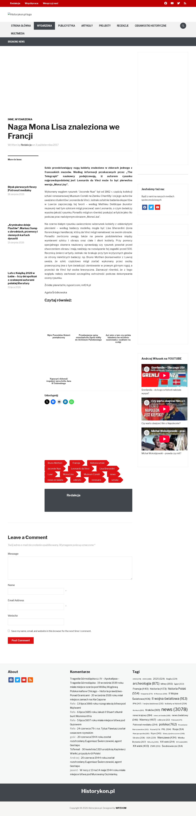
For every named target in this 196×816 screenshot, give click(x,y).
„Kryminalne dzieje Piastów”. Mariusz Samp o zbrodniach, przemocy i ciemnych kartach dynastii (23, 231)
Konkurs (138, 710)
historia (158, 688)
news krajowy (142, 715)
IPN (137, 703)
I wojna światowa (153, 704)
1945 (147, 679)
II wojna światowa (169, 699)
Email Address (16, 600)
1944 (137, 679)
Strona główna (21, 25)
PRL (166, 729)
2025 (159, 678)
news (174, 709)
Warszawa (166, 737)
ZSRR (155, 746)
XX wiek (141, 745)
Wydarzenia (44, 25)
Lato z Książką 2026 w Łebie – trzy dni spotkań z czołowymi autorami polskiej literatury (22, 278)
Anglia (171, 679)
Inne (11, 119)
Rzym (156, 733)
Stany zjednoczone (174, 733)
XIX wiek (167, 741)
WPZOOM (121, 808)
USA (151, 738)
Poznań (155, 729)
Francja (141, 688)
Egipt (179, 684)
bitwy (167, 683)
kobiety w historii (176, 703)
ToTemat (75, 749)
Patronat (176, 720)
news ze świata (162, 715)
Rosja (178, 729)
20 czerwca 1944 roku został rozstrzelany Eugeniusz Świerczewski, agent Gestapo (96, 741)
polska (168, 724)
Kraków (152, 710)
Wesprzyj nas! (50, 3)
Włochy (153, 742)
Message (13, 553)
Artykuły (87, 25)
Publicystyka (66, 25)
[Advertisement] (88, 433)
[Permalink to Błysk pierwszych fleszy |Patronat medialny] (23, 174)
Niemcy (147, 719)
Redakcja (15, 3)
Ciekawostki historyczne (150, 25)
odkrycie (163, 720)
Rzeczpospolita (141, 733)
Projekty (105, 25)
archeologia (146, 683)
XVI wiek (181, 742)
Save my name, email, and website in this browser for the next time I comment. (51, 631)
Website (13, 615)
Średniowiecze (172, 746)
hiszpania (147, 694)
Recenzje (123, 25)
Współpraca (31, 3)
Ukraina (139, 738)
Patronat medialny (145, 724)
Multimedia (17, 33)
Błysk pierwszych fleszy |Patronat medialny (22, 189)
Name (11, 585)
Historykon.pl (98, 791)
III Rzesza (160, 694)
